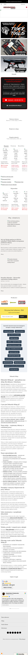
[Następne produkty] (25, 155)
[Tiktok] (15, 633)
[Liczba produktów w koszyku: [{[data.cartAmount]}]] (25, 7)
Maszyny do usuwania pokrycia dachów (14, 366)
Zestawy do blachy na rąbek (14, 345)
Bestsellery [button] (21, 146)
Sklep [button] (2, 621)
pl (1, 4)
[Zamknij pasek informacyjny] (26, 1)
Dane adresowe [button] (5, 617)
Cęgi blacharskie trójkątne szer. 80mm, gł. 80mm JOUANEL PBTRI (15, 205)
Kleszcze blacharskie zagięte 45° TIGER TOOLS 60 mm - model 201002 (15, 162)
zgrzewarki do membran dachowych (9, 422)
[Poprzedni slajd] (0, 19)
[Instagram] (10, 633)
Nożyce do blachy (20, 331)
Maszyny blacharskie (19, 362)
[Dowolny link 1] (20, 633)
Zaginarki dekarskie (14, 352)
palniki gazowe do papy (19, 420)
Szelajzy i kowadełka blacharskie (14, 348)
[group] (14, 13)
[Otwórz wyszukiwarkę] (20, 7)
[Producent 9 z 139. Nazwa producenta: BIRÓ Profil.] (21, 302)
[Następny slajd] (27, 19)
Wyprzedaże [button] (14, 188)
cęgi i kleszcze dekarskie (9, 419)
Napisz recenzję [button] (8, 587)
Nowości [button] (6, 146)
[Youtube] (13, 633)
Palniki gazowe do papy (14, 355)
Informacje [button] (4, 628)
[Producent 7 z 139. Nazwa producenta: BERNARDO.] (4, 302)
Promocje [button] (13, 146)
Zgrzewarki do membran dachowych (14, 359)
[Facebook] (8, 633)
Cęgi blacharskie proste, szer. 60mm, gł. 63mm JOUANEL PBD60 (5, 205)
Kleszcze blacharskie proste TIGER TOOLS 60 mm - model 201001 (5, 162)
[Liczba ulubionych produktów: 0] (23, 7)
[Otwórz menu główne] (1, 7)
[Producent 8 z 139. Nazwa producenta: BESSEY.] (13, 302)
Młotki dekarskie (14, 338)
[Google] (18, 633)
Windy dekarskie (14, 369)
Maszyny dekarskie (8, 331)
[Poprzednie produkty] (3, 155)
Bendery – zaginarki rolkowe (14, 341)
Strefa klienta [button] (4, 624)
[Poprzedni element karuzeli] (1, 302)
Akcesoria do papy (8, 362)
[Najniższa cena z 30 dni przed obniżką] (9, 168)
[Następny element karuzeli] (26, 302)
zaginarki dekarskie (9, 420)
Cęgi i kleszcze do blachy (14, 334)
